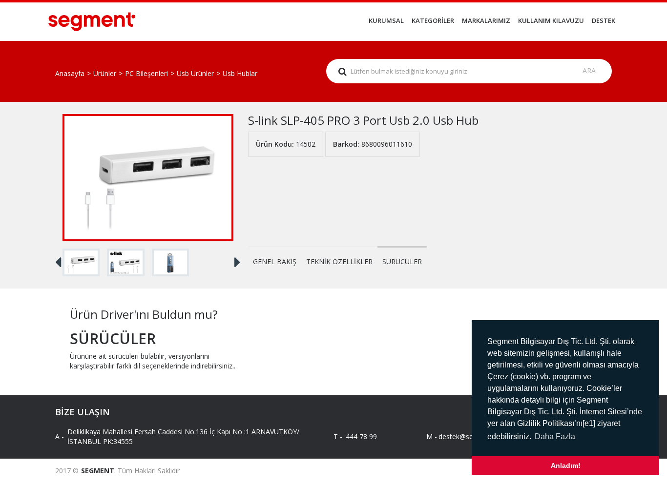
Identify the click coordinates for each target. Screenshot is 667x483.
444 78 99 (361, 436)
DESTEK (603, 20)
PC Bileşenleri (146, 73)
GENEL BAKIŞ (274, 261)
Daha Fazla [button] (555, 436)
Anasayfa (69, 73)
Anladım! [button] (566, 465)
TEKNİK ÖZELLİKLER (339, 261)
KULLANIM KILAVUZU (551, 20)
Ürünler (104, 73)
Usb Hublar (240, 73)
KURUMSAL (386, 20)
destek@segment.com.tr (469, 436)
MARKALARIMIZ (486, 20)
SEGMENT (97, 470)
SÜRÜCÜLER (402, 261)
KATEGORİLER (433, 20)
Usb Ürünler (195, 73)
